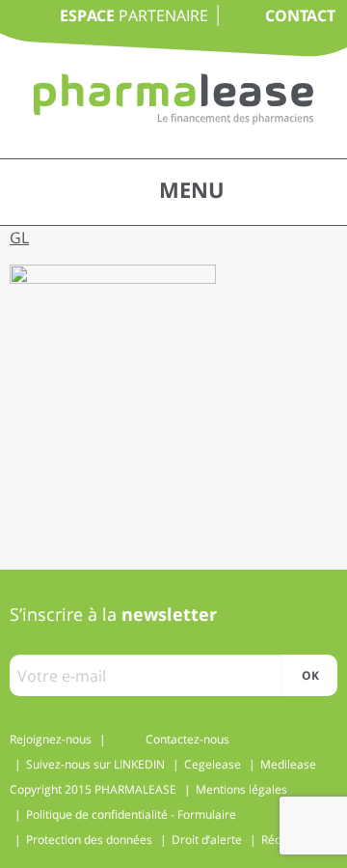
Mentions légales (241, 789)
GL (19, 237)
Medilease (288, 764)
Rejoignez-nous (51, 739)
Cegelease (212, 764)
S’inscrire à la (113, 614)
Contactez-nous (187, 739)
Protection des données (89, 839)
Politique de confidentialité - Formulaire (131, 814)
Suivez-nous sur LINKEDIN (95, 764)
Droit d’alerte (207, 839)
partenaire (134, 15)
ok (310, 675)
